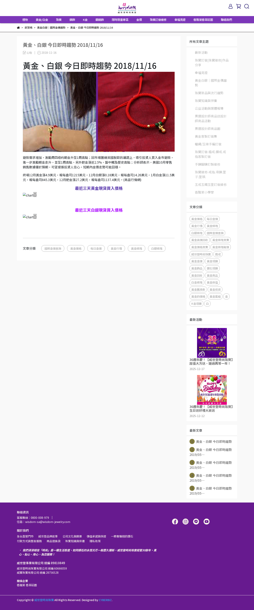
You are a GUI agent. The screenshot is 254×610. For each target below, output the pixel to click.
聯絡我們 (226, 20)
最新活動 (201, 52)
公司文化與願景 (72, 536)
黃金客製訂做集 (206, 136)
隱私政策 (95, 541)
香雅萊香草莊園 (203, 20)
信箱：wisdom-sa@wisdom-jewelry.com (43, 522)
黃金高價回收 (199, 240)
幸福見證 (180, 20)
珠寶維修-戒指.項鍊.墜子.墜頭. (210, 174)
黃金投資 (215, 289)
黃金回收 (196, 275)
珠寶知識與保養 (206, 100)
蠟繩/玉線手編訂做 (208, 144)
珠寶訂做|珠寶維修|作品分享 (212, 62)
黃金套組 (215, 296)
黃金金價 (196, 261)
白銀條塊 (156, 248)
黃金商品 (212, 275)
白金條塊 (196, 282)
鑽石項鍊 (212, 268)
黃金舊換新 (198, 289)
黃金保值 (212, 282)
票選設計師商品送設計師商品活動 (211, 118)
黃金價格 (75, 248)
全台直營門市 (25, 536)
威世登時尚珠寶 (201, 254)
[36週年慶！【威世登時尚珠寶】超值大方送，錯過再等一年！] (212, 343)
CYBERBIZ (105, 600)
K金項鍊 (196, 303)
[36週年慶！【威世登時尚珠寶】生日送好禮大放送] (212, 390)
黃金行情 (116, 248)
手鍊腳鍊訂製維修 (207, 164)
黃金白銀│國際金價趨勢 (211, 82)
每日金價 (96, 248)
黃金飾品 (196, 268)
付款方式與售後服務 (29, 541)
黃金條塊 (136, 248)
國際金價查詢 (52, 248)
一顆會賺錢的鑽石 (122, 536)
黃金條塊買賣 (220, 240)
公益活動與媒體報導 (209, 108)
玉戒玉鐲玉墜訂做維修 (211, 184)
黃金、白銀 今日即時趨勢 (211, 441)
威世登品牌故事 (48, 536)
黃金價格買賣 (199, 247)
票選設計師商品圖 (207, 128)
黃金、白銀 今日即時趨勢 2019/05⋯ (211, 452)
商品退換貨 (54, 541)
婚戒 (218, 254)
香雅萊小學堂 (204, 192)
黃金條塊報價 (220, 247)
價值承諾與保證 (96, 536)
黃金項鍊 (212, 261)
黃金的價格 (198, 296)
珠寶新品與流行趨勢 (209, 92)
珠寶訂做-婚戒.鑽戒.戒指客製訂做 (210, 154)
